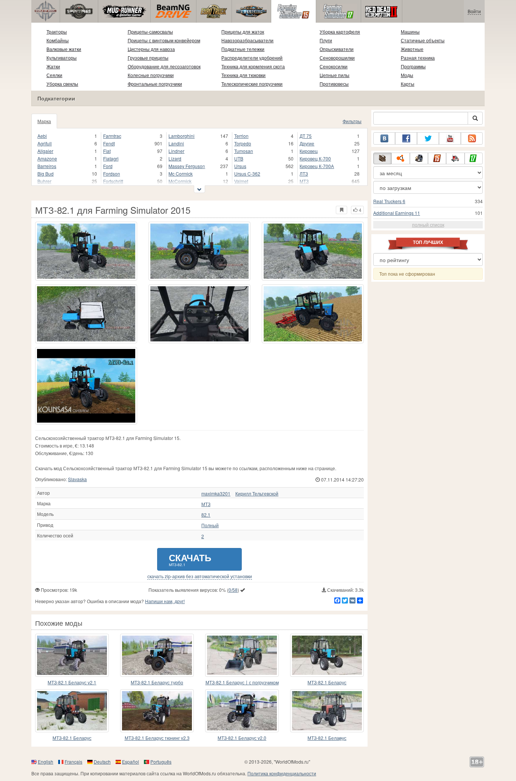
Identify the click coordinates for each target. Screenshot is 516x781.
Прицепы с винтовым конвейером (164, 40)
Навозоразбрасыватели (247, 40)
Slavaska (77, 479)
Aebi (42, 136)
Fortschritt (113, 181)
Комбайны (57, 40)
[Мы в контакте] (384, 138)
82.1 (205, 515)
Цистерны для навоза (151, 49)
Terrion (241, 136)
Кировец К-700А (317, 166)
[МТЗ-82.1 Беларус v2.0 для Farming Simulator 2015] (242, 710)
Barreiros (46, 166)
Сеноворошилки (337, 57)
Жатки (53, 66)
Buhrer (44, 181)
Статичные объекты (423, 40)
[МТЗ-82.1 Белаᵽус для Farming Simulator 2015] (327, 710)
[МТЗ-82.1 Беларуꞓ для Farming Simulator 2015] (327, 655)
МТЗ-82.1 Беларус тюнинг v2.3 (157, 738)
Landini (176, 143)
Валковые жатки (63, 49)
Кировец (309, 151)
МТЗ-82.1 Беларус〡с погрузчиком (242, 682)
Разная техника (418, 57)
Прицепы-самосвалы (150, 31)
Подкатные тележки (242, 49)
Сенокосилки (334, 66)
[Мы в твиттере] (428, 138)
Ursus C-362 (247, 173)
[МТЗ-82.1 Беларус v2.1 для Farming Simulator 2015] (72, 655)
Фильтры (352, 121)
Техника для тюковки (243, 75)
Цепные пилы (334, 75)
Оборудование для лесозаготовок (164, 66)
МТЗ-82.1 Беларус (326, 682)
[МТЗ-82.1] (86, 385)
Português (160, 761)
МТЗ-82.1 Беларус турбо (157, 682)
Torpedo (242, 143)
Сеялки (54, 75)
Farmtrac (112, 136)
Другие (307, 143)
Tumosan (243, 151)
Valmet (241, 181)
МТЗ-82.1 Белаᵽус (326, 738)
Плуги (326, 40)
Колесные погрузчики (151, 75)
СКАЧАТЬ (190, 559)
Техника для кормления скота (253, 66)
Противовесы (334, 83)
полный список (428, 224)
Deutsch (102, 761)
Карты (407, 83)
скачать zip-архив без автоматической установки (199, 576)
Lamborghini (181, 136)
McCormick (180, 181)
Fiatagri (111, 158)
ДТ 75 (306, 136)
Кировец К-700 (315, 158)
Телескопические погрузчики (252, 83)
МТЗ (304, 181)
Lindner (176, 151)
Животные (412, 49)
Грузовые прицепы (148, 57)
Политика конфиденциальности (281, 773)
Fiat (107, 151)
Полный (210, 525)
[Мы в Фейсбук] (406, 138)
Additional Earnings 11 (396, 213)
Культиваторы (61, 57)
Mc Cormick (180, 173)
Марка (44, 121)
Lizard (174, 158)
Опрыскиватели (337, 49)
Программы (413, 66)
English (45, 761)
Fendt (109, 143)
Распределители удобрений (252, 57)
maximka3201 (215, 493)
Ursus (240, 166)
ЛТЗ (304, 173)
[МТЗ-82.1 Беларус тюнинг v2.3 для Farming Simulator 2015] (157, 710)
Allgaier (45, 151)
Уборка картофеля (340, 31)
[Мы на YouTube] (450, 138)
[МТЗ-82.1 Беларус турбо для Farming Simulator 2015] (157, 655)
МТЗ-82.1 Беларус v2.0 (242, 738)
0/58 (233, 590)
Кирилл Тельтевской (256, 493)
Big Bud (45, 173)
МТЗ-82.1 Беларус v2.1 (72, 682)
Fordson (111, 173)
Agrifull (44, 143)
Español (130, 761)
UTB (238, 158)
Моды (407, 75)
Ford (108, 166)
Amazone (47, 158)
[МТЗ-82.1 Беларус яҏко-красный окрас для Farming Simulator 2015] (72, 710)
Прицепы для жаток (242, 31)
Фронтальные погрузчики (155, 83)
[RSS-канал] (472, 138)
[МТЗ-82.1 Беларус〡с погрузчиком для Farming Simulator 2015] (242, 655)
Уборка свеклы (62, 83)
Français (73, 761)
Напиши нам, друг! (165, 601)
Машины (410, 31)
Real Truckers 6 (389, 201)
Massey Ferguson (186, 166)
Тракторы (56, 31)
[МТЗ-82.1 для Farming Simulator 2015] (86, 251)
